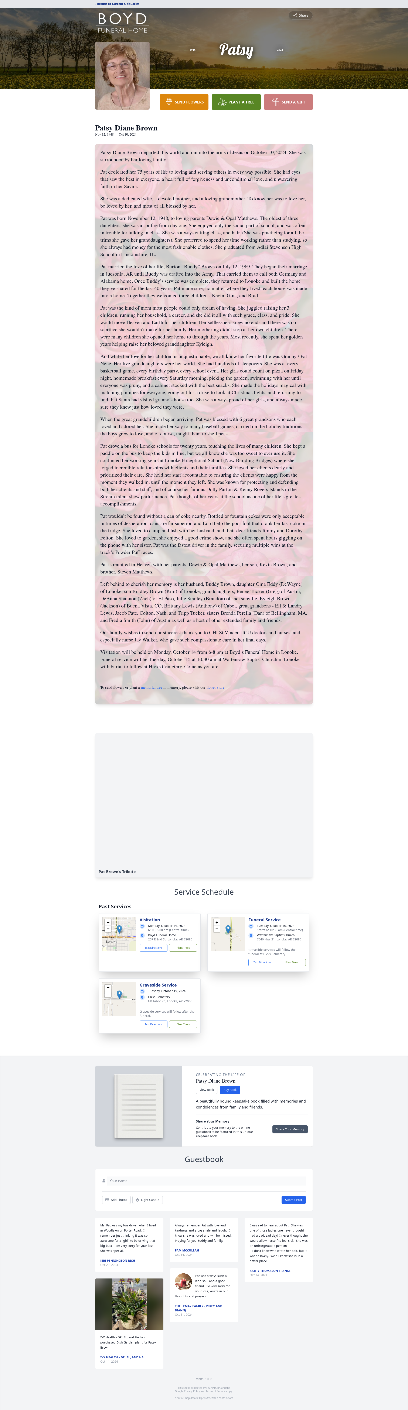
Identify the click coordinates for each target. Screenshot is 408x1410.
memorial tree (151, 687)
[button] (119, 929)
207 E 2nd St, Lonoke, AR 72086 (170, 939)
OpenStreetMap (208, 1398)
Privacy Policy (192, 1391)
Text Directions (153, 948)
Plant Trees (183, 948)
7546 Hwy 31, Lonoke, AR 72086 (279, 939)
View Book (207, 1090)
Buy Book (230, 1090)
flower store (215, 687)
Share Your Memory (290, 1129)
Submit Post (293, 1200)
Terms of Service (215, 1391)
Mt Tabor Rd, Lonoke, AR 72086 (170, 1001)
